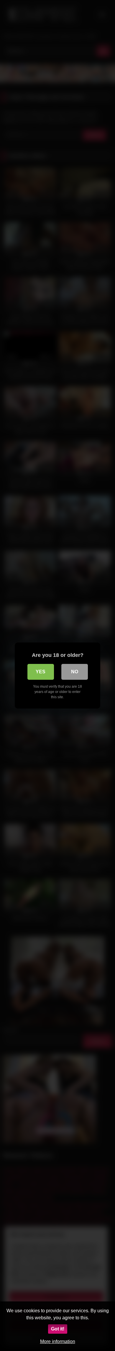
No (74, 671)
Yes (40, 671)
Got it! (57, 1328)
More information (57, 1341)
